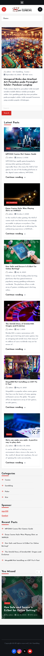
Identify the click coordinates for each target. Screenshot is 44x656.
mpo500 (5, 511)
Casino (26, 72)
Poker (7, 491)
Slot (8, 148)
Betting (9, 318)
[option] (22, 597)
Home (5, 18)
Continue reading (15, 177)
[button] (37, 572)
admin (8, 72)
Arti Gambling (18, 72)
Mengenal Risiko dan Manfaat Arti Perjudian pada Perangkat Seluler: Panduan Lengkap (21, 82)
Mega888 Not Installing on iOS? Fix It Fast (22, 560)
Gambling (9, 486)
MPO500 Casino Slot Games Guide (21, 154)
